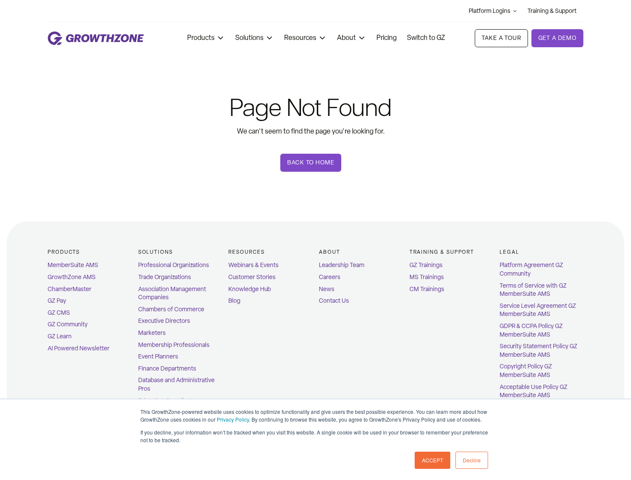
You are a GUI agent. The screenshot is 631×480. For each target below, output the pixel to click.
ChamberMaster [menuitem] (69, 289)
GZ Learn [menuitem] (60, 336)
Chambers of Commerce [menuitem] (171, 309)
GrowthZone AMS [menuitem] (72, 277)
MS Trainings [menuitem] (427, 277)
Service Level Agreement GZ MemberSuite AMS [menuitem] (538, 310)
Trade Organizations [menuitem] (164, 277)
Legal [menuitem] (509, 252)
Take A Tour (501, 38)
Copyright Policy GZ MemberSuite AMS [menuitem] (526, 371)
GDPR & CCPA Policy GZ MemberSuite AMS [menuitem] (531, 330)
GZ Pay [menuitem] (57, 300)
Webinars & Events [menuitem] (253, 265)
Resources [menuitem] (246, 252)
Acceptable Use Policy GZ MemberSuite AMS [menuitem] (533, 391)
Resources (300, 37)
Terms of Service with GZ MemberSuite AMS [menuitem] (533, 290)
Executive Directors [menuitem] (164, 321)
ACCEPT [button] (432, 460)
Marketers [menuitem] (152, 333)
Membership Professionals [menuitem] (173, 345)
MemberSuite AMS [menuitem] (73, 265)
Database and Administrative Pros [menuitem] (176, 384)
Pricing (386, 37)
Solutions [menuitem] (155, 252)
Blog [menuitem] (234, 300)
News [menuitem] (326, 289)
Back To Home (310, 162)
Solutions (249, 37)
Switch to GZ (426, 37)
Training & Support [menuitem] (442, 252)
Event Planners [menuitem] (158, 356)
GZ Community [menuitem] (68, 324)
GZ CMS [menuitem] (59, 312)
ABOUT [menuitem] (329, 252)
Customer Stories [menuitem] (252, 277)
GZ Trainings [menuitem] (426, 265)
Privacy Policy (233, 419)
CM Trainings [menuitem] (427, 289)
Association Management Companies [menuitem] (172, 293)
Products (201, 37)
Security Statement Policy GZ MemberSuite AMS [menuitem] (538, 350)
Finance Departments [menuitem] (167, 368)
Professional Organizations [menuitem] (173, 265)
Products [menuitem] (64, 252)
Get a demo (557, 38)
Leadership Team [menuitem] (341, 265)
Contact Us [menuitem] (334, 300)
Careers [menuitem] (329, 277)
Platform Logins (489, 11)
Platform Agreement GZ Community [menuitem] (531, 269)
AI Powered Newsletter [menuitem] (78, 348)
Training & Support (552, 11)
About (346, 37)
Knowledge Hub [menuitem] (249, 289)
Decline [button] (472, 460)
